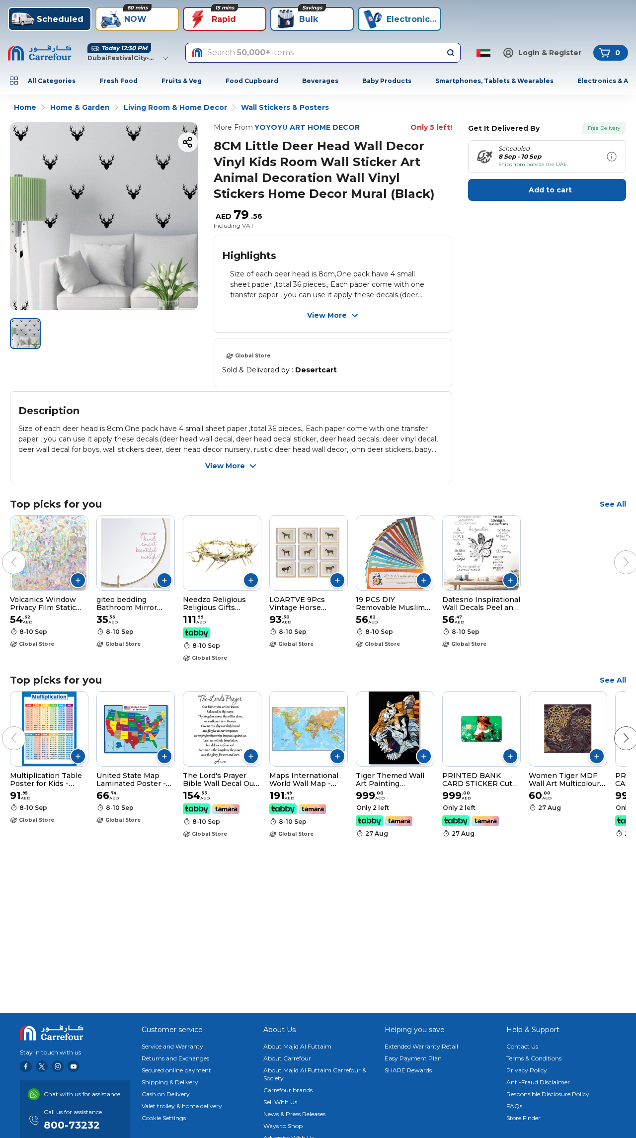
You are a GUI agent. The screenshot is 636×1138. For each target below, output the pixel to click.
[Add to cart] (78, 580)
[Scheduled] (612, 157)
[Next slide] (616, 552)
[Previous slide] (4, 552)
